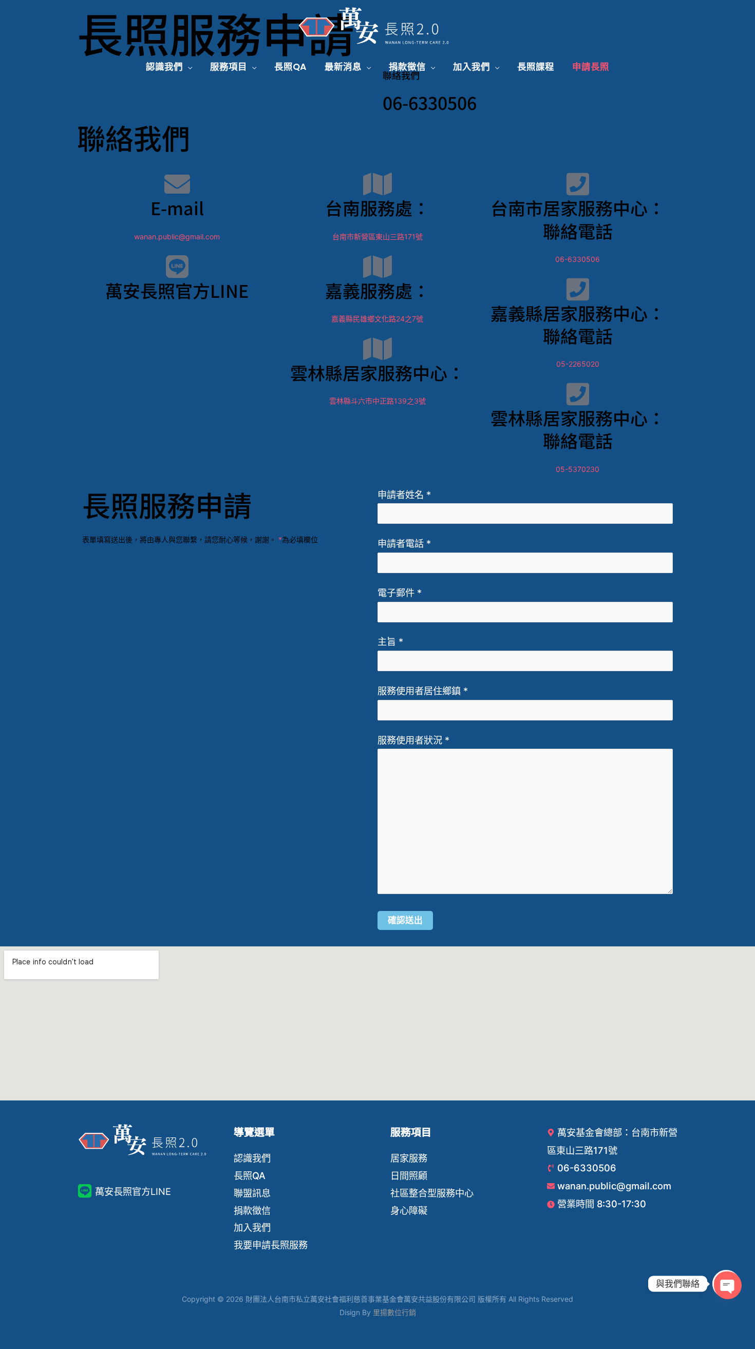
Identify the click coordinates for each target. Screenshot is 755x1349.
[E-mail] (177, 184)
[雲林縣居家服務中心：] (377, 349)
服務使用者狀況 (413, 740)
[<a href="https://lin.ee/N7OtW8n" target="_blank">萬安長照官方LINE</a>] (177, 266)
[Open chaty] (726, 1284)
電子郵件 (400, 592)
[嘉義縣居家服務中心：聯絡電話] (578, 289)
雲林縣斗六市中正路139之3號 (377, 400)
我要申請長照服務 (271, 1244)
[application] (187, 66)
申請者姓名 (404, 494)
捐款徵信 (252, 1210)
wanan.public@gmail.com (177, 236)
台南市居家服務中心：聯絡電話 (577, 219)
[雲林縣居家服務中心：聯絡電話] (578, 394)
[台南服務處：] (377, 184)
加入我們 (252, 1227)
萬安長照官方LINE (177, 290)
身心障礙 (408, 1210)
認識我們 (252, 1158)
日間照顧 (408, 1175)
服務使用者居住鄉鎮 (423, 690)
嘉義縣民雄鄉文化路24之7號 (377, 318)
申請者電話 (404, 543)
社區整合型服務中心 (432, 1193)
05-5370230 (577, 469)
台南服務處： (377, 207)
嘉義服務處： (377, 290)
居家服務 (408, 1158)
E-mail (177, 207)
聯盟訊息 (252, 1193)
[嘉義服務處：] (377, 266)
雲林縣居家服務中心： (377, 372)
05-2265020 (577, 363)
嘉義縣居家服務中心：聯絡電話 (577, 324)
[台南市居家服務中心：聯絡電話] (578, 184)
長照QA (250, 1175)
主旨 (390, 641)
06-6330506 (430, 102)
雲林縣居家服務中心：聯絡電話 (577, 429)
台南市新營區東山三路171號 (377, 236)
